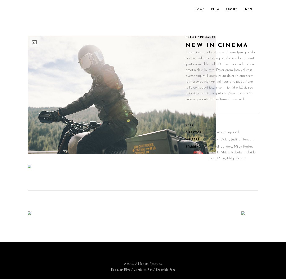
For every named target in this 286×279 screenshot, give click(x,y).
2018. (212, 125)
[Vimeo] (149, 251)
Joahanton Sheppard (224, 132)
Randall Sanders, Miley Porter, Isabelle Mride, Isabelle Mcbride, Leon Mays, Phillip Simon (232, 152)
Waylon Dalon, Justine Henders (231, 139)
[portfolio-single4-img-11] (103, 168)
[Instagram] (143, 250)
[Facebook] (136, 250)
